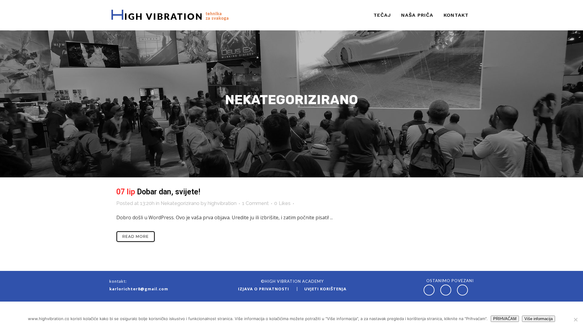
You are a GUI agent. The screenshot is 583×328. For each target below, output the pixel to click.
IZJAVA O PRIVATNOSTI (264, 289)
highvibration (222, 203)
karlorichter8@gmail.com (138, 289)
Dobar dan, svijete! (168, 191)
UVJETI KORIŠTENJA (325, 289)
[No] (575, 319)
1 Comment (255, 203)
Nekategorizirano (180, 203)
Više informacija (538, 318)
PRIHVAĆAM (505, 318)
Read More (135, 236)
